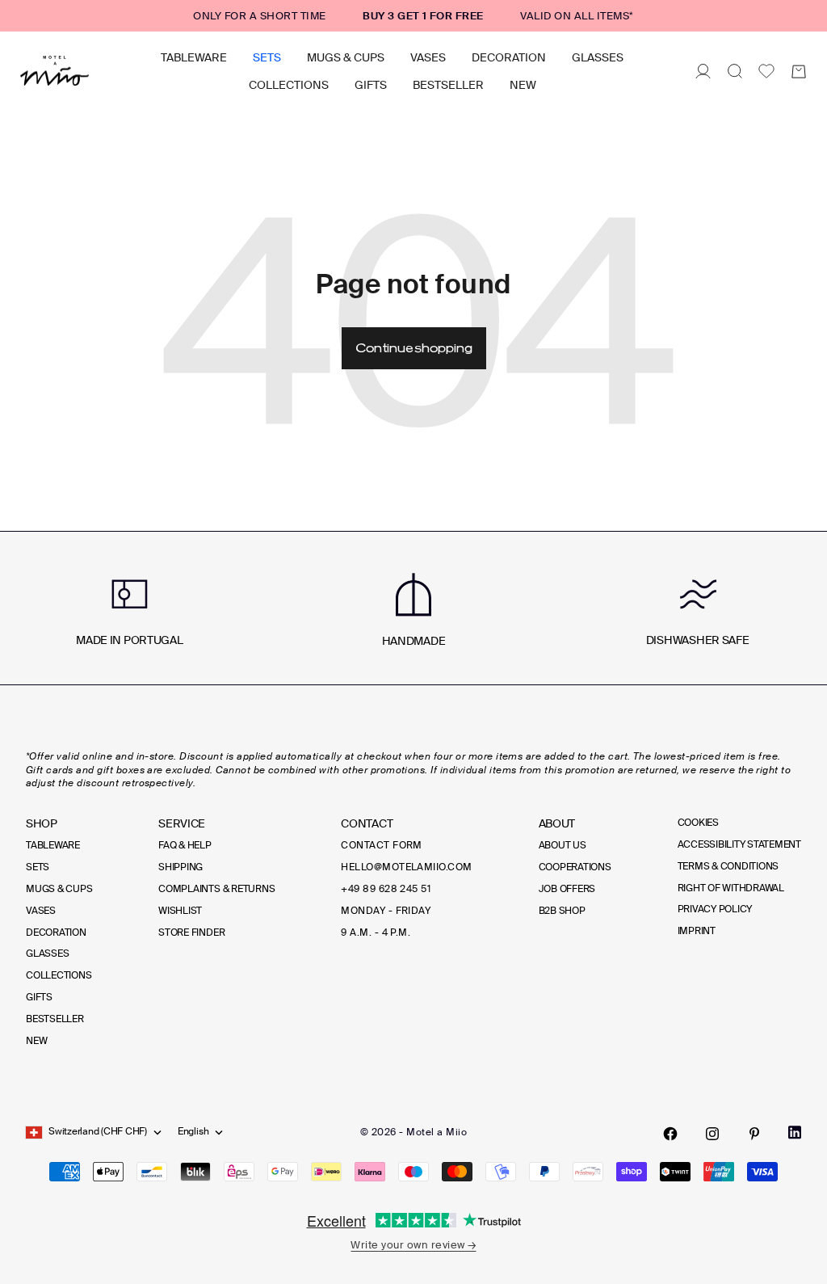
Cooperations (575, 867)
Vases (428, 57)
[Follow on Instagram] (712, 1134)
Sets (267, 57)
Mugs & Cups (345, 57)
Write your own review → (413, 1245)
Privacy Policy (715, 909)
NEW (523, 85)
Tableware (194, 57)
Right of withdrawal (731, 888)
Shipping (180, 867)
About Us (562, 845)
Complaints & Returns (216, 888)
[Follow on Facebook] (670, 1134)
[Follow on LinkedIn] (794, 1132)
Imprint (697, 930)
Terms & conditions (728, 866)
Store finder (191, 932)
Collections (289, 85)
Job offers (567, 888)
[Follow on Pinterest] (754, 1134)
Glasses (597, 57)
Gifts (371, 85)
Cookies (698, 822)
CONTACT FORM (381, 845)
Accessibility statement (739, 844)
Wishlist (180, 910)
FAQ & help (185, 845)
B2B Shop (562, 910)
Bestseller (448, 85)
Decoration (509, 57)
